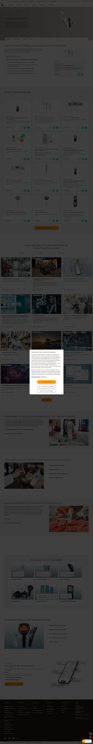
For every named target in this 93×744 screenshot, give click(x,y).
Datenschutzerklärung (36, 376)
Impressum (43, 376)
